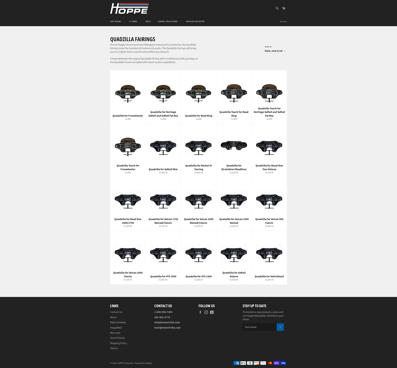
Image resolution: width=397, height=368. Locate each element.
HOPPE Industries (125, 363)
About (113, 317)
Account (283, 21)
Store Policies (117, 338)
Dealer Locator (195, 21)
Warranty (115, 333)
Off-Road (115, 21)
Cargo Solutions (168, 21)
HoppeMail (116, 328)
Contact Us (116, 312)
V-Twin (133, 21)
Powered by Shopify (143, 363)
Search (114, 348)
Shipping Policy (118, 343)
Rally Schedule (118, 322)
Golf (148, 21)
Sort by (268, 47)
